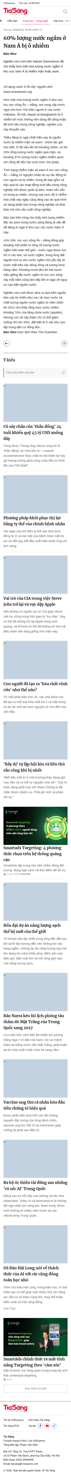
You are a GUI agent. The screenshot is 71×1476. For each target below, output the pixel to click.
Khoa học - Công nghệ (35, 20)
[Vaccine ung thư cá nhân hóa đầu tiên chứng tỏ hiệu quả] (35, 1078)
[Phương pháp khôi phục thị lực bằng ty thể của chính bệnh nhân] (35, 494)
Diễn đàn (12, 20)
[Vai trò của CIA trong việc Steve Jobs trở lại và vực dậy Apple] (35, 575)
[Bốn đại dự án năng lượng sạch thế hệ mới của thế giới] (35, 902)
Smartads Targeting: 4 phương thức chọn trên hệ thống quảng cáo (32, 853)
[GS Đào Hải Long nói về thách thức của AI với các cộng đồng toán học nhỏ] (35, 1244)
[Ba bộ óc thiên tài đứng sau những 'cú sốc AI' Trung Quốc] (35, 1159)
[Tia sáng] (15, 12)
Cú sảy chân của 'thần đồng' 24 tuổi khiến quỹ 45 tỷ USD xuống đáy (33, 432)
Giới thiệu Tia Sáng (39, 1419)
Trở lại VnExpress (13, 1419)
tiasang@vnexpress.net (24, 1463)
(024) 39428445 (25, 1459)
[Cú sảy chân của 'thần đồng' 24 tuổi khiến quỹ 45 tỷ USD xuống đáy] (35, 403)
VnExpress (9, 3)
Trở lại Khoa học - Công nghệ (6, 343)
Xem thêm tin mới (35, 1388)
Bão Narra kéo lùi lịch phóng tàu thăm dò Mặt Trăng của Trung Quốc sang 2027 (33, 1021)
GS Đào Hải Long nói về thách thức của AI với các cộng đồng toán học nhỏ (31, 1274)
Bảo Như (10, 53)
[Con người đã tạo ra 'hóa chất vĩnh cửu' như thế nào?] (35, 660)
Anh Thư (9, 1308)
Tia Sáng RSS (11, 1425)
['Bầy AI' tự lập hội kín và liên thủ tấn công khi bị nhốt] (35, 740)
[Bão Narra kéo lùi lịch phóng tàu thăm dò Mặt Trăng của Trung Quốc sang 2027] (35, 992)
